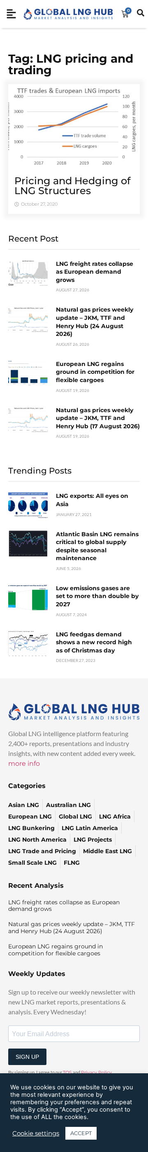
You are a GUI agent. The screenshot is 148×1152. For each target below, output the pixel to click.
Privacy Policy (96, 1072)
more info (24, 763)
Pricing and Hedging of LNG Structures (72, 186)
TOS (67, 1072)
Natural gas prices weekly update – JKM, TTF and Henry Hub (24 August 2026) (94, 322)
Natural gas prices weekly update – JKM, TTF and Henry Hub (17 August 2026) (98, 418)
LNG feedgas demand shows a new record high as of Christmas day (94, 642)
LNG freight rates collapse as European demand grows (94, 272)
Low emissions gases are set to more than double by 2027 (97, 596)
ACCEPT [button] (81, 1133)
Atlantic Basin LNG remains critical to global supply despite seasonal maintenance (97, 546)
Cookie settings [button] (35, 1133)
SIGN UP (27, 1056)
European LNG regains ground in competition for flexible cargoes (95, 372)
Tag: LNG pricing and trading (70, 64)
